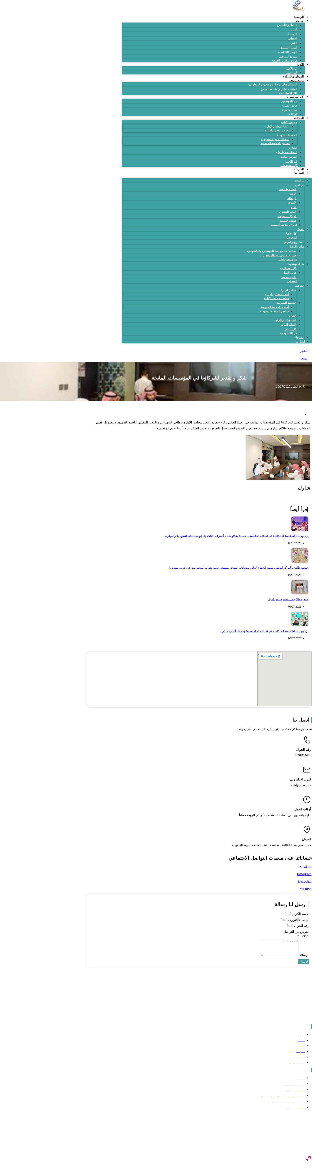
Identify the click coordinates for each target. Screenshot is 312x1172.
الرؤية (293, 29)
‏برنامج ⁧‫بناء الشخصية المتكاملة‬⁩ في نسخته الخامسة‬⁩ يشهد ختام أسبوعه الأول (264, 631)
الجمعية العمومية (287, 134)
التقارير (292, 147)
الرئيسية (299, 16)
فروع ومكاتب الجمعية (285, 60)
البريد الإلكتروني (298, 920)
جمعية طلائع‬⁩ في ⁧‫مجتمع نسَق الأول (288, 599)
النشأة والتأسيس (287, 25)
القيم (294, 43)
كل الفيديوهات (289, 165)
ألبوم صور (292, 72)
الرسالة (292, 34)
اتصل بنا (299, 172)
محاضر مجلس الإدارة (277, 130)
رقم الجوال (301, 926)
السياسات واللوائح (286, 152)
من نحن (299, 20)
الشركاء (299, 169)
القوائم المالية (289, 156)
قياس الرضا (296, 80)
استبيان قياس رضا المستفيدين (279, 89)
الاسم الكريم (300, 914)
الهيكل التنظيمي (287, 52)
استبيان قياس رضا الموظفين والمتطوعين (272, 84)
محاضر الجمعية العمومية (275, 143)
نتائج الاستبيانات (288, 92)
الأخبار (300, 64)
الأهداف (292, 38)
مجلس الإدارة (289, 122)
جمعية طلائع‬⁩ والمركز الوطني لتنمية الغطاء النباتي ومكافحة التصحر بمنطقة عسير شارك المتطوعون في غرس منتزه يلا (238, 567)
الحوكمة (299, 117)
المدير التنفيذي (288, 47)
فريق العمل (290, 105)
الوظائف (292, 114)
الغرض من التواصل (296, 931)
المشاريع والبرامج (293, 76)
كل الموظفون (295, 96)
